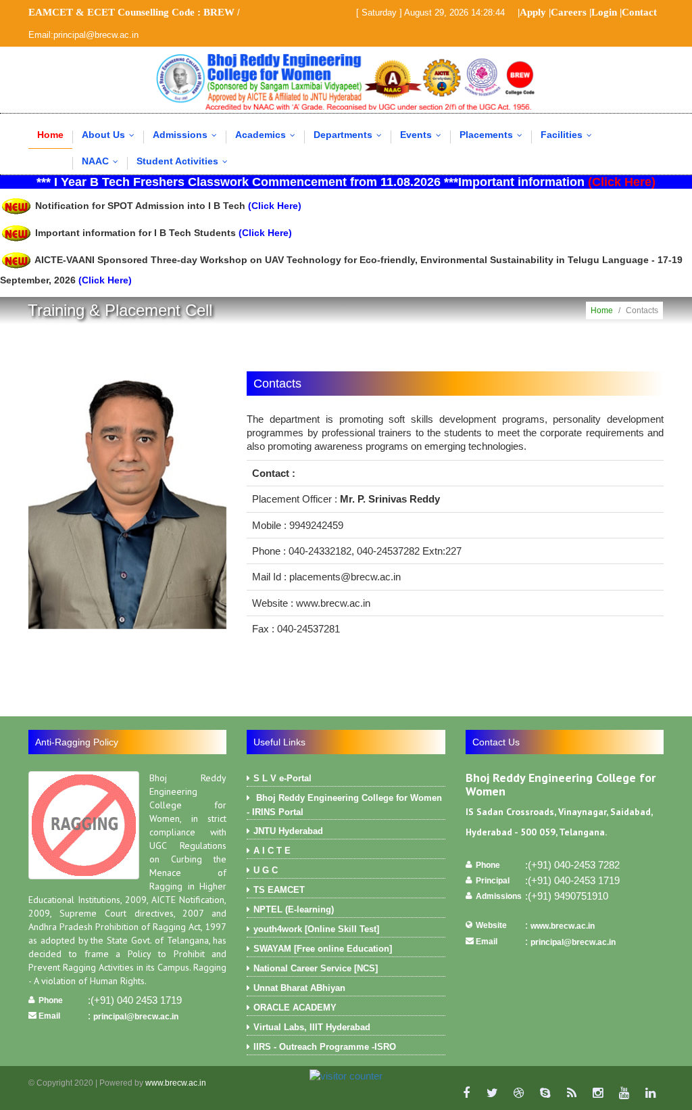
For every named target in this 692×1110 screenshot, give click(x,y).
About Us (111, 134)
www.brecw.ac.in (562, 926)
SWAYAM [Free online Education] (322, 949)
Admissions (188, 134)
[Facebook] (466, 1093)
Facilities (569, 134)
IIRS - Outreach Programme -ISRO (324, 1047)
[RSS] (571, 1093)
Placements (494, 134)
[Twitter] (492, 1093)
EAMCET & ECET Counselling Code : (131, 12)
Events (423, 134)
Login (604, 12)
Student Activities (185, 161)
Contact (639, 12)
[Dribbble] (518, 1093)
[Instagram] (598, 1093)
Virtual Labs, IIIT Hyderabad (311, 1027)
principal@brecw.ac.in (135, 1016)
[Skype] (545, 1093)
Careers (569, 12)
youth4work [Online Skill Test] (316, 929)
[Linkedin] (650, 1093)
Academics (268, 134)
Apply (533, 12)
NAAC (103, 161)
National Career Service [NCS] (315, 968)
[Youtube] (624, 1093)
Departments (351, 134)
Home (50, 134)
